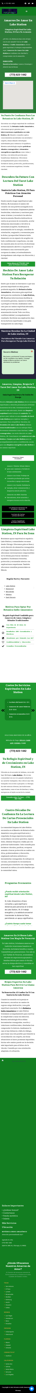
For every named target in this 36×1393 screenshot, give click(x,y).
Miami (8, 1342)
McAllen (8, 1297)
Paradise (8, 1323)
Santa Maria (9, 1369)
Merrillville (10, 592)
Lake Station (10, 586)
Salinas (8, 1366)
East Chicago (11, 597)
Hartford (8, 1356)
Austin (8, 1302)
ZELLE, (23, 740)
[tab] (18, 458)
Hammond (10, 589)
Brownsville (9, 1294)
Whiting (9, 594)
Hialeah (8, 1345)
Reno (7, 1321)
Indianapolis (10, 1332)
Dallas (8, 1307)
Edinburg (9, 1299)
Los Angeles (10, 1374)
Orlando (8, 1348)
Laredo (8, 1292)
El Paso (8, 1289)
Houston (8, 1305)
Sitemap (18, 1390)
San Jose (8, 1372)
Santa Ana (9, 1364)
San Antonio (10, 1286)
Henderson (9, 1318)
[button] (26, 11)
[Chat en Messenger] (31, 1388)
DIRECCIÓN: (8, 61)
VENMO (17, 743)
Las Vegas (9, 1316)
